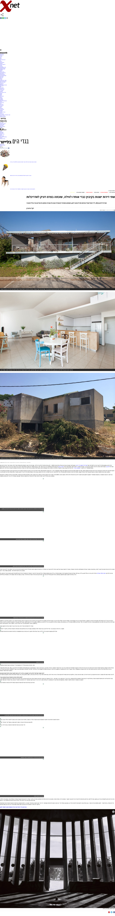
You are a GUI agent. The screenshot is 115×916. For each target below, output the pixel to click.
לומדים (1, 111)
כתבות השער (2, 134)
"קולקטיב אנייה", (76, 468)
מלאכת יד (1, 90)
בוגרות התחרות (2, 138)
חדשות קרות (33, 189)
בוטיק (1, 131)
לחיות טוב (1, 122)
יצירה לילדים (2, 89)
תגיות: (2, 462)
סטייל (1, 56)
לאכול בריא (2, 113)
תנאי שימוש (2, 144)
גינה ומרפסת (2, 88)
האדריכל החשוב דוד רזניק (81, 465)
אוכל (1, 107)
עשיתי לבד (2, 87)
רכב (0, 60)
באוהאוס (1, 84)
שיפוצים (1, 91)
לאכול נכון (1, 125)
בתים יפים (1, 85)
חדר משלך (2, 55)
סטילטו (1, 63)
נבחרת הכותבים (2, 112)
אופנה (1, 65)
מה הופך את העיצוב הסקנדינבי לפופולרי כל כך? (23, 189)
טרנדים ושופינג (2, 69)
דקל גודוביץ (29, 462)
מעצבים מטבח (2, 74)
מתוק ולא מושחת (3, 116)
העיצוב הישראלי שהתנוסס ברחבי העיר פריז (21, 175)
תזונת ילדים (2, 102)
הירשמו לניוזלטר (2, 64)
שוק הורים (1, 104)
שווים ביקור (2, 73)
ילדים (1, 58)
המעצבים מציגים (3, 72)
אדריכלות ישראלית (23, 462)
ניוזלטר (1, 127)
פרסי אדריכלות (6, 462)
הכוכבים (1, 66)
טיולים (1, 101)
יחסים (1, 97)
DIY (0, 86)
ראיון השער (2, 54)
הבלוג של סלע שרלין (3, 136)
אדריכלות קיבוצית (13, 462)
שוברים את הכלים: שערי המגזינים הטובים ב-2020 (23, 161)
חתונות (1, 106)
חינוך (1, 103)
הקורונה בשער (34, 161)
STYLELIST (2, 62)
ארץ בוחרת (2, 83)
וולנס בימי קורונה (3, 123)
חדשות (1, 78)
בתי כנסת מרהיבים (3, 81)
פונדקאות (1, 99)
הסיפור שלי (2, 96)
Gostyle (1, 70)
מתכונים (1, 108)
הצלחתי (1, 98)
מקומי (1, 94)
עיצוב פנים (2, 76)
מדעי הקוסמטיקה (3, 67)
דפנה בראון (61, 466)
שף (0, 57)
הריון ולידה (2, 105)
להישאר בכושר (2, 126)
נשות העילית (2, 124)
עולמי (1, 95)
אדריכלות (1, 77)
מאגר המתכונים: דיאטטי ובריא (5, 114)
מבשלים (1, 110)
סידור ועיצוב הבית (3, 92)
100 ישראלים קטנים (3, 100)
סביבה (1, 79)
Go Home (1, 132)
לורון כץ (107, 466)
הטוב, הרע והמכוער (3, 80)
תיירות (1, 61)
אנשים (1, 93)
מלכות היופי (2, 135)
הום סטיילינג (2, 71)
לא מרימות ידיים (2, 59)
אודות (1, 146)
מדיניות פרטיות (2, 145)
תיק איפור (1, 133)
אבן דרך (30, 175)
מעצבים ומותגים (2, 68)
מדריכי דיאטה (2, 115)
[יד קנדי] (57, 858)
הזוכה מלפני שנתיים (101, 573)
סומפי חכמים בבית (3, 75)
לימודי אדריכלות (2, 82)
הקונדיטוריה (2, 109)
